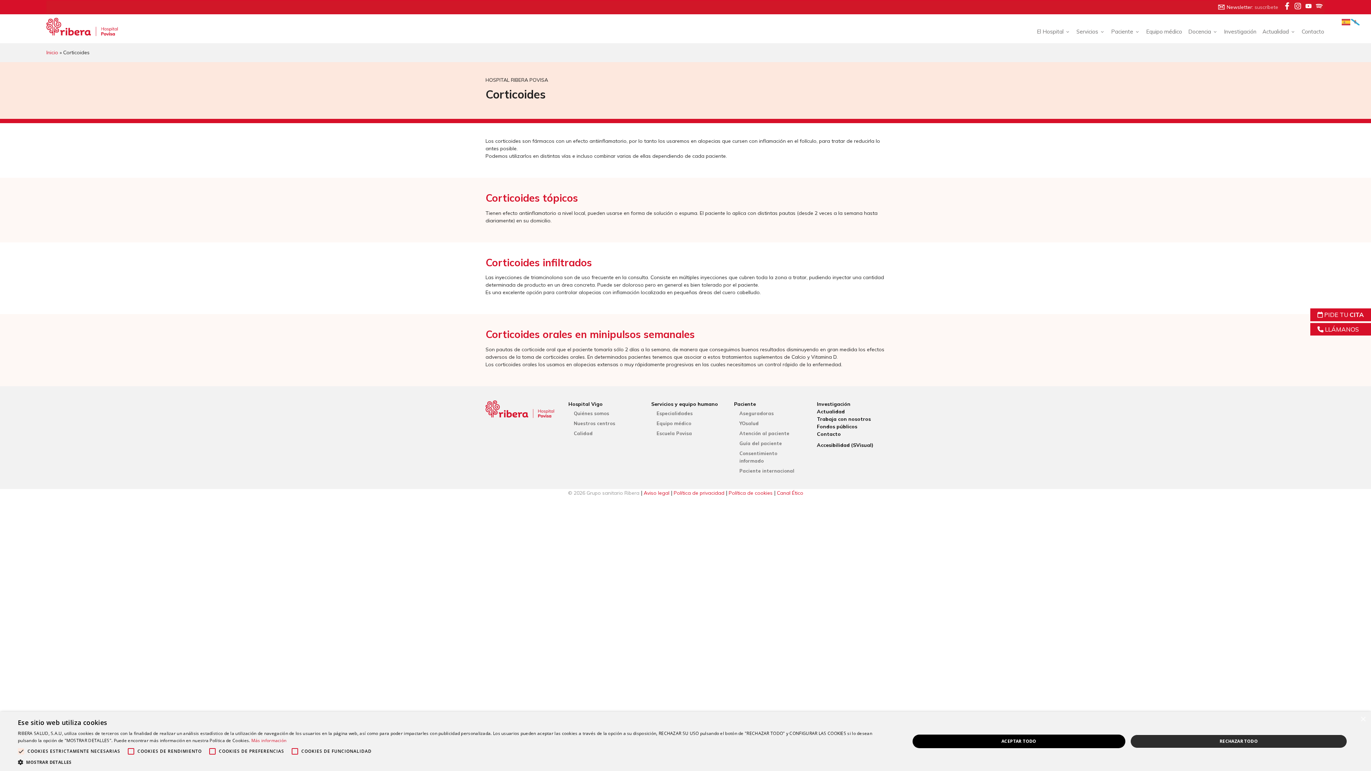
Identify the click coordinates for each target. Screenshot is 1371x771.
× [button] (1363, 719)
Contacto (1313, 31)
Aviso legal (656, 493)
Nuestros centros (594, 423)
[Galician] (1355, 21)
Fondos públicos (837, 426)
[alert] (685, 741)
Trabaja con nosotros (844, 419)
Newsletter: (1252, 7)
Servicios (1087, 31)
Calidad (583, 433)
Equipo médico (1164, 31)
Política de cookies (751, 493)
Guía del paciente (760, 443)
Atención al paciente (764, 433)
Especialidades (675, 413)
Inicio (52, 52)
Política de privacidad (699, 493)
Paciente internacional (766, 471)
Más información (269, 740)
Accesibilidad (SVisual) (845, 445)
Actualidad (831, 411)
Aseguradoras (756, 413)
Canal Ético (790, 493)
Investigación (1240, 31)
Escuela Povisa (674, 433)
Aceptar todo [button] (1018, 741)
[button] (451, 762)
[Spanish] (1346, 21)
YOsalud (749, 423)
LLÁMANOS (1341, 329)
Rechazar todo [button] (1239, 741)
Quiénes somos (591, 413)
